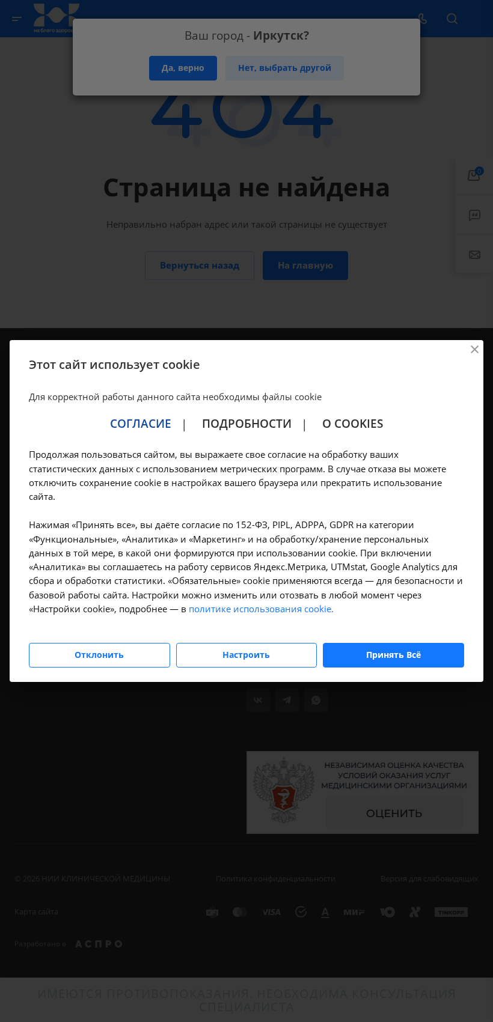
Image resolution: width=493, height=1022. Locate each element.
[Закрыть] (474, 349)
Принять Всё (393, 654)
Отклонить (99, 654)
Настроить (246, 654)
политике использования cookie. (261, 609)
